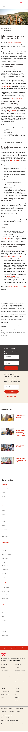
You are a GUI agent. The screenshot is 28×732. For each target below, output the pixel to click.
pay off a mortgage (15, 160)
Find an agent (11, 391)
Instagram (17, 697)
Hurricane (4, 620)
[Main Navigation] (2, 2)
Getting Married (5, 550)
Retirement (4, 532)
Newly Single (5, 569)
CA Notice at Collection (5, 717)
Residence (4, 500)
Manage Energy (5, 591)
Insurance (4, 525)
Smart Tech (4, 594)
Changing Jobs (5, 562)
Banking (3, 492)
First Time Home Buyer (7, 554)
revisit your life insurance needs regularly (14, 250)
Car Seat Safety (5, 587)
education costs (11, 276)
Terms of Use (3, 711)
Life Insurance (5, 529)
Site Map (18, 711)
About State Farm (4, 670)
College (3, 510)
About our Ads (4, 708)
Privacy (10, 708)
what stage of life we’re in (10, 262)
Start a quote (11, 368)
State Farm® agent (6, 238)
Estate (3, 514)
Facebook (17, 691)
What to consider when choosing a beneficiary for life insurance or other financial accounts (20, 432)
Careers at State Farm (5, 691)
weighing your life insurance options (13, 256)
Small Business (5, 536)
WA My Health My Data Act (6, 715)
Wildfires (4, 631)
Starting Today (5, 598)
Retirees (2, 697)
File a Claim (17, 667)
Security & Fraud (19, 708)
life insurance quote (13, 286)
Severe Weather (5, 624)
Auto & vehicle (5, 488)
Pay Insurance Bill (18, 673)
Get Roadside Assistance (20, 670)
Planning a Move (5, 565)
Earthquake (4, 609)
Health (3, 521)
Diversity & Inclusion (5, 694)
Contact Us (3, 667)
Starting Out (4, 547)
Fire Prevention (5, 612)
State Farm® (14, 42)
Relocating (4, 573)
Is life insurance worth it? (20, 446)
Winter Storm (5, 635)
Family (3, 496)
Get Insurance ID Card (19, 681)
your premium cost (6, 86)
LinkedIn (16, 700)
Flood (3, 616)
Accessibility (11, 711)
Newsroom (3, 673)
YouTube (16, 703)
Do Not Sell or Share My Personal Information (9, 720)
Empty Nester (5, 577)
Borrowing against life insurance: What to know (21, 460)
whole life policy (12, 110)
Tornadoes (4, 627)
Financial (4, 517)
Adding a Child (5, 558)
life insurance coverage (16, 98)
